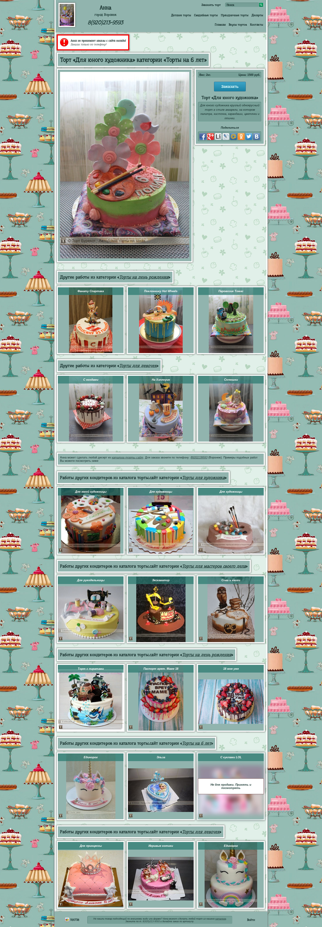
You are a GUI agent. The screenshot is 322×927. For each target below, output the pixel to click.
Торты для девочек (138, 365)
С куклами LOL (231, 757)
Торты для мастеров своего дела (214, 566)
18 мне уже (231, 668)
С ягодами (90, 379)
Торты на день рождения (143, 277)
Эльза (161, 757)
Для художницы (160, 491)
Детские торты (181, 15)
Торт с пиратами (91, 668)
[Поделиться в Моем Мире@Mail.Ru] (233, 136)
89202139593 (199, 457)
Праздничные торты (234, 15)
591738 (74, 920)
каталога (220, 918)
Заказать (230, 86)
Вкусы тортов (238, 24)
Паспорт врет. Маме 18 (160, 668)
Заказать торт (211, 5)
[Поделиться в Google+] (210, 136)
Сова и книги (230, 580)
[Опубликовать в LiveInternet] (218, 136)
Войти (251, 920)
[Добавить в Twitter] (248, 136)
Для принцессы (91, 845)
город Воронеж (105, 15)
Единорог (91, 757)
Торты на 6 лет (196, 743)
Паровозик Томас (230, 291)
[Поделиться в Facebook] (202, 136)
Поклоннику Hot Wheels (160, 291)
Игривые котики (161, 845)
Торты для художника (203, 477)
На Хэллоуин (161, 379)
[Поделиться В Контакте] (256, 136)
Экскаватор (161, 580)
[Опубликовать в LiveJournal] (225, 136)
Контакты (256, 24)
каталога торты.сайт (127, 457)
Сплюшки (231, 379)
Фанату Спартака (91, 291)
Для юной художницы (90, 491)
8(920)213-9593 (105, 22)
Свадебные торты (206, 15)
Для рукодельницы (90, 580)
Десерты (257, 15)
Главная (220, 24)
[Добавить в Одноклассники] (241, 136)
